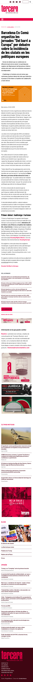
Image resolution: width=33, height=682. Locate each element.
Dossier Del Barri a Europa (9, 266)
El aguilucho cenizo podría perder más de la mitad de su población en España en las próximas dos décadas (16, 447)
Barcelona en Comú (7, 314)
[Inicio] (9, 9)
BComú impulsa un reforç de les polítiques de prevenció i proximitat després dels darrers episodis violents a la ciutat (16, 290)
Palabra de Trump (6, 550)
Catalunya (10, 27)
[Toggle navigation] (2, 19)
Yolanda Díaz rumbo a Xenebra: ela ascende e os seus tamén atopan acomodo (15, 590)
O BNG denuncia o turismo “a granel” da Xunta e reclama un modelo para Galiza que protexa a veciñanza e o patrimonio (15, 456)
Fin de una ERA (5, 606)
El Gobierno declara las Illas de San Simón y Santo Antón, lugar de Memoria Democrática (16, 464)
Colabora (4, 665)
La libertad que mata (7, 547)
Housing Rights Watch (17, 237)
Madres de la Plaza (6, 554)
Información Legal (7, 670)
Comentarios (5, 668)
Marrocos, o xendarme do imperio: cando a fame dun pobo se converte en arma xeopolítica (15, 583)
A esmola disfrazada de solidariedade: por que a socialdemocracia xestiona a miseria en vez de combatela (15, 575)
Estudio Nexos (22, 678)
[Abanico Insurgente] (17, 408)
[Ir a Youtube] (17, 2)
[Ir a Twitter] (13, 2)
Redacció (3, 27)
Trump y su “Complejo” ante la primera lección (15, 568)
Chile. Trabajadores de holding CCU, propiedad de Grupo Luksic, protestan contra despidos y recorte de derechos (16, 598)
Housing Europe (25, 240)
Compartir (7, 309)
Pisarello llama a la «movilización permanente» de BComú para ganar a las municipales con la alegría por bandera (15, 278)
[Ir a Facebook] (10, 2)
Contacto (4, 663)
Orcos (3, 558)
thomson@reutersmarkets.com (18, 348)
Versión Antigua (7, 672)
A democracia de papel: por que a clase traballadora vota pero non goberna (13, 628)
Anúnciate (4, 666)
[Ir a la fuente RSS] (20, 2)
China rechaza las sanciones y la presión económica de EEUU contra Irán (13, 471)
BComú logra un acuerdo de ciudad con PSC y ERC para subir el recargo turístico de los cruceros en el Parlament (15, 297)
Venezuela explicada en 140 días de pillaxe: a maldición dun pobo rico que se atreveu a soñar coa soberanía (15, 613)
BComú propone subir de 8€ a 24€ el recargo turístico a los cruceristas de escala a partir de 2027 (16, 302)
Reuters (4, 334)
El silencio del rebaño (7, 543)
